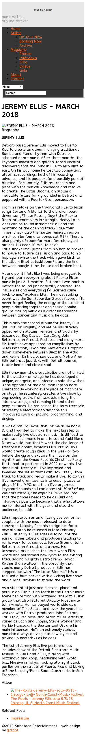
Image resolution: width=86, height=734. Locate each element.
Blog (23, 62)
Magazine (19, 50)
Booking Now (30, 41)
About (16, 75)
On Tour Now (30, 37)
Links (23, 70)
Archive (25, 45)
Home (16, 29)
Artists (16, 33)
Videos (24, 66)
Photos (25, 54)
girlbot (12, 730)
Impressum (20, 718)
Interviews (28, 58)
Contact (17, 79)
